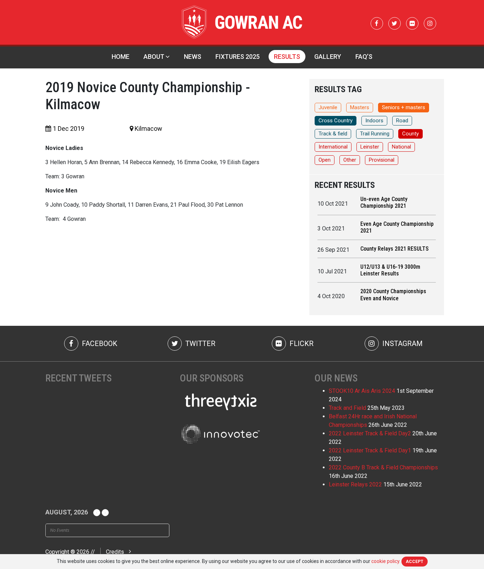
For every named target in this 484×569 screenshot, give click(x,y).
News (192, 56)
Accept (414, 561)
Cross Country (336, 120)
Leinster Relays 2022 (355, 484)
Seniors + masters (403, 107)
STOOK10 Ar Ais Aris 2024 (362, 390)
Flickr (301, 343)
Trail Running (374, 133)
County (410, 133)
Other (349, 160)
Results (287, 56)
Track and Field (347, 408)
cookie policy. (385, 561)
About (153, 56)
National (401, 147)
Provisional (381, 160)
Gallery (327, 56)
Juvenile (328, 107)
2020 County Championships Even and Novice (393, 294)
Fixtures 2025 (237, 56)
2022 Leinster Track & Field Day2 (370, 433)
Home (120, 56)
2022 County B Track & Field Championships (383, 467)
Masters (359, 107)
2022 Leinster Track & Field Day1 (370, 450)
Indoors (374, 120)
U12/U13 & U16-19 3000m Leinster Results (390, 270)
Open (325, 160)
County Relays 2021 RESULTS (394, 248)
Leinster (369, 147)
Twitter (199, 343)
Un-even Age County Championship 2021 (383, 202)
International (333, 147)
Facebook (98, 343)
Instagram (402, 343)
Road (402, 120)
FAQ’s (363, 56)
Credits (115, 551)
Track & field (333, 133)
